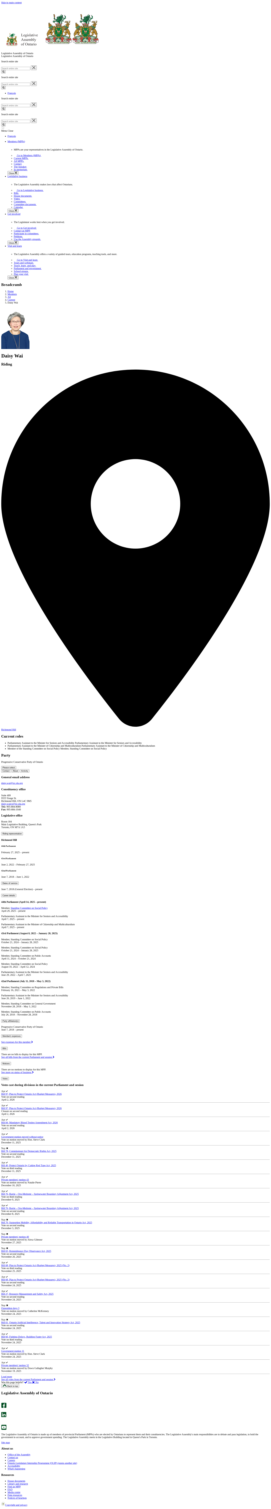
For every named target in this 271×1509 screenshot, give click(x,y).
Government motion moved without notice (22, 1137)
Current (11, 299)
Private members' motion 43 (15, 1179)
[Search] (3, 71)
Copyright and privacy (16, 1505)
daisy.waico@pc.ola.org (13, 804)
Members (12, 294)
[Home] (50, 50)
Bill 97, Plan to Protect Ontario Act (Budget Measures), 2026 (31, 1094)
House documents (16, 1481)
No (37, 1382)
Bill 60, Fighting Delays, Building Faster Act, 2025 (26, 1336)
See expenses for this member (16, 1042)
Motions (6, 1063)
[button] (6, 1376)
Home (11, 291)
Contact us (13, 1457)
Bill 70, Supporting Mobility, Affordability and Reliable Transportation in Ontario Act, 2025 (46, 1222)
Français (12, 93)
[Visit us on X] (3, 1410)
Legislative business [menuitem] (17, 176)
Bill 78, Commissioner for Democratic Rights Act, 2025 (28, 1151)
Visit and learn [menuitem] (15, 246)
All (9, 297)
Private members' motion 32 (15, 1365)
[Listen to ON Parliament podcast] (2, 1420)
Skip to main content (11, 2)
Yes (29, 1382)
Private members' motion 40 (15, 1236)
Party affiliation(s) (11, 1021)
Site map (5, 1442)
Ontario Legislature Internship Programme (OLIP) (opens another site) (42, 1463)
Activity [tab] (24, 771)
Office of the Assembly (19, 1454)
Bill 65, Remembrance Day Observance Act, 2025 (26, 1251)
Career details (9, 895)
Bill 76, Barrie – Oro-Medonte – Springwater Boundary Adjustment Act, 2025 (40, 1194)
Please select (9, 767)
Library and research (18, 1483)
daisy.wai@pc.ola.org (12, 783)
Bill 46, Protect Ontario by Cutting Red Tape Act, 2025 (28, 1165)
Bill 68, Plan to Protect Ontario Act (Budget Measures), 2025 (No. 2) (35, 1265)
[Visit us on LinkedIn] (3, 1416)
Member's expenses (12, 1036)
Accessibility (14, 1466)
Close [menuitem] (12, 173)
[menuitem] (28, 155)
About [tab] (15, 771)
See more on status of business (16, 1072)
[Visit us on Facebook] (3, 1407)
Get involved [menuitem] (14, 214)
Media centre (14, 1492)
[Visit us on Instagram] (3, 1401)
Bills (4, 1048)
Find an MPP (14, 1486)
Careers (11, 1460)
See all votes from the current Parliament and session (27, 1379)
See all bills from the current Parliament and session (27, 1057)
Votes (5, 1078)
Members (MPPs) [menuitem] (16, 141)
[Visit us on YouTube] (3, 1429)
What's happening (16, 1468)
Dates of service (10, 883)
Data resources (15, 1495)
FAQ (10, 1489)
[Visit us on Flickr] (3, 1423)
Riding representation (12, 833)
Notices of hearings (17, 1498)
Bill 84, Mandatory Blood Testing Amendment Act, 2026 (29, 1122)
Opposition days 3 (10, 1308)
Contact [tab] (6, 771)
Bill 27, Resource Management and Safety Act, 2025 (27, 1294)
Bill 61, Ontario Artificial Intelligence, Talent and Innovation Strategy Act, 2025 (40, 1322)
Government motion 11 (12, 1351)
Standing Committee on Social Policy (29, 908)
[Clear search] (34, 67)
